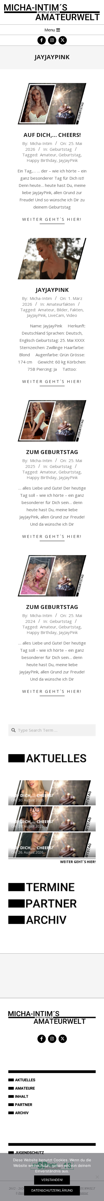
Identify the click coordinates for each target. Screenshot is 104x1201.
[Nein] (97, 1177)
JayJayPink (68, 160)
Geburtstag (61, 149)
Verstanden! (52, 1180)
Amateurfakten (61, 304)
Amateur (48, 154)
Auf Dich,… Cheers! (52, 135)
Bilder (62, 309)
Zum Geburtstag (52, 452)
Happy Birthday (42, 160)
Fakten (76, 309)
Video (71, 315)
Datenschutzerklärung (52, 1190)
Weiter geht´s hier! (52, 219)
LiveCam (56, 315)
